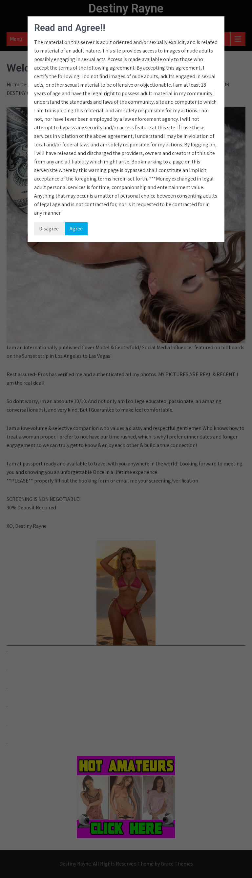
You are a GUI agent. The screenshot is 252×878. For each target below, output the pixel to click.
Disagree (49, 228)
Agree (76, 228)
